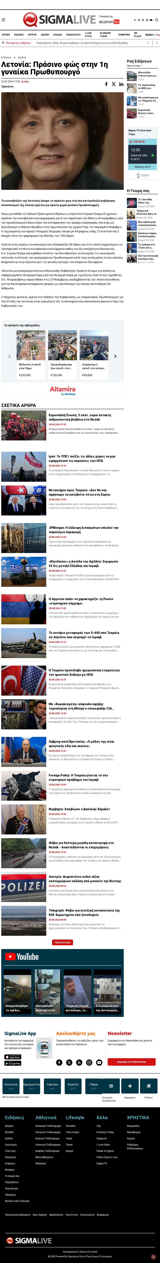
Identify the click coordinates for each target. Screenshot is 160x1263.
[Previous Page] (9, 356)
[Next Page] (115, 356)
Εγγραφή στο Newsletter (131, 1061)
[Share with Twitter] (113, 84)
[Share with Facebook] (106, 84)
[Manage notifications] (153, 1256)
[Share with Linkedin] (121, 84)
